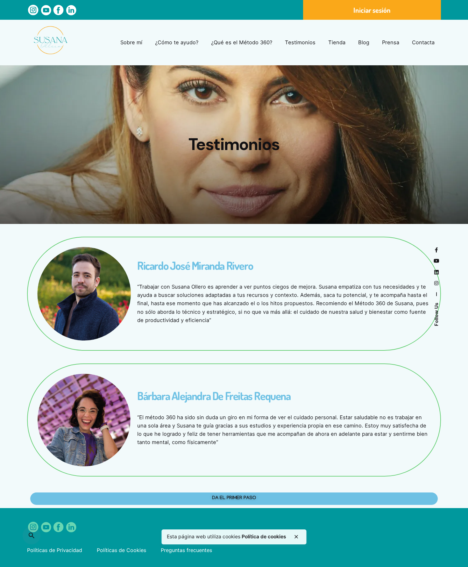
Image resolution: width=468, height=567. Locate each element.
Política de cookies (264, 537)
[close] (296, 536)
